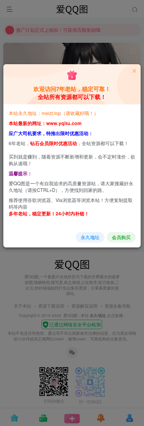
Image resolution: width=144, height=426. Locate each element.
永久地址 (90, 237)
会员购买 (121, 237)
